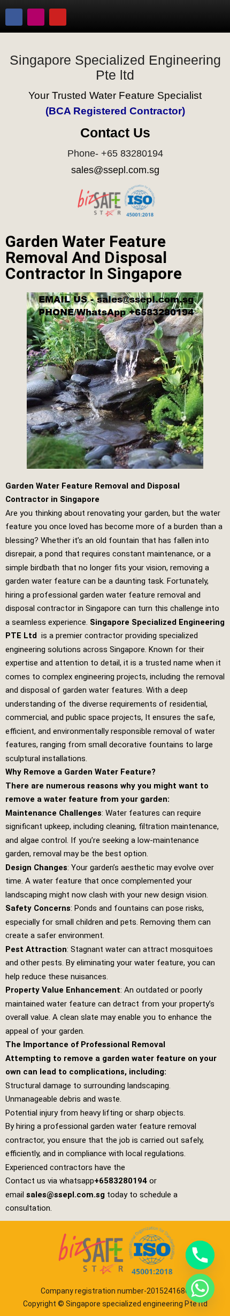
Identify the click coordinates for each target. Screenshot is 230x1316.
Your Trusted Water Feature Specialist (115, 95)
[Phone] (200, 1255)
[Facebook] (13, 17)
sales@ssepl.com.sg (115, 170)
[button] (205, 17)
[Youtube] (57, 17)
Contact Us (115, 132)
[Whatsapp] (200, 1288)
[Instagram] (35, 17)
